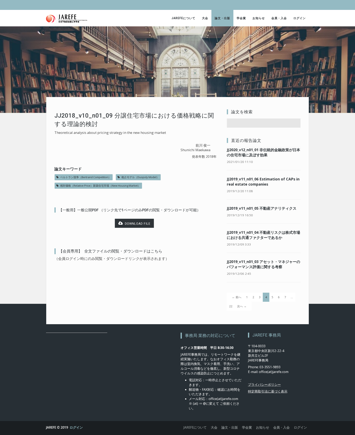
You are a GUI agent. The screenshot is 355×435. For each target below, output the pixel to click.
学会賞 (241, 18)
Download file (136, 224)
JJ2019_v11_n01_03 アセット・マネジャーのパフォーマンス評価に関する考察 (263, 264)
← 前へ (236, 297)
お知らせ (258, 18)
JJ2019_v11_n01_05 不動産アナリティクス (261, 208)
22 (230, 306)
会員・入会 (279, 18)
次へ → (242, 306)
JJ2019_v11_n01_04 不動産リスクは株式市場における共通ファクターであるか (263, 235)
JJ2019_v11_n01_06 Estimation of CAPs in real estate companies (263, 182)
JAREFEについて (183, 18)
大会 (205, 18)
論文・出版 (222, 18)
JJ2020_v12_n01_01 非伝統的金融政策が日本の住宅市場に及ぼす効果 (263, 152)
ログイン (299, 18)
